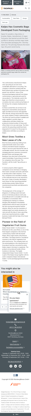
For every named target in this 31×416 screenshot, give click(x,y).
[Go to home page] (10, 9)
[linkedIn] (15, 366)
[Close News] (19, 293)
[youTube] (20, 366)
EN (27, 2)
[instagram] (10, 366)
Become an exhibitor (6, 2)
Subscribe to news (17, 2)
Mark (15, 414)
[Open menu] (29, 8)
